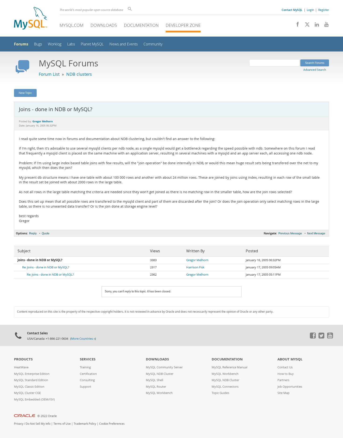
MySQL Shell (154, 380)
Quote (45, 233)
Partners (283, 380)
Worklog (54, 44)
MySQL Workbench (159, 393)
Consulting (87, 380)
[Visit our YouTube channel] (324, 25)
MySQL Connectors (225, 387)
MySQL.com (72, 25)
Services (87, 359)
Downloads (104, 25)
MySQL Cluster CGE (27, 393)
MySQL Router (156, 387)
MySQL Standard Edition (31, 380)
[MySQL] (30, 19)
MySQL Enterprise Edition (31, 374)
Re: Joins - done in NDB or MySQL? (45, 267)
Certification (88, 374)
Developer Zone (183, 25)
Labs (71, 44)
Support (85, 387)
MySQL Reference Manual (229, 367)
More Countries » (83, 339)
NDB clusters (79, 74)
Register (323, 10)
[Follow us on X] (305, 25)
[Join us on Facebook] (296, 25)
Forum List (49, 74)
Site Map (283, 393)
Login (310, 10)
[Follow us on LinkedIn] (315, 25)
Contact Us (285, 367)
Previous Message (290, 233)
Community (153, 44)
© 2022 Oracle (47, 416)
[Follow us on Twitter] (321, 337)
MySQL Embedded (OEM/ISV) (34, 399)
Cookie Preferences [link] (112, 423)
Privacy (18, 423)
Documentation (141, 25)
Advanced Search (314, 70)
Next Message (316, 233)
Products (23, 359)
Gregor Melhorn (197, 260)
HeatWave (21, 367)
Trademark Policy (85, 423)
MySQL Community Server (164, 367)
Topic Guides (220, 393)
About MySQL (289, 359)
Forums (21, 44)
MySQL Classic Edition (29, 387)
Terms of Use (62, 423)
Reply (33, 233)
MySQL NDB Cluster (159, 374)
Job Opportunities (289, 387)
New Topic (25, 93)
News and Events (123, 44)
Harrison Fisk (195, 267)
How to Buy (285, 374)
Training (85, 367)
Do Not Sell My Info (38, 423)
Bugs (38, 44)
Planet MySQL (92, 44)
